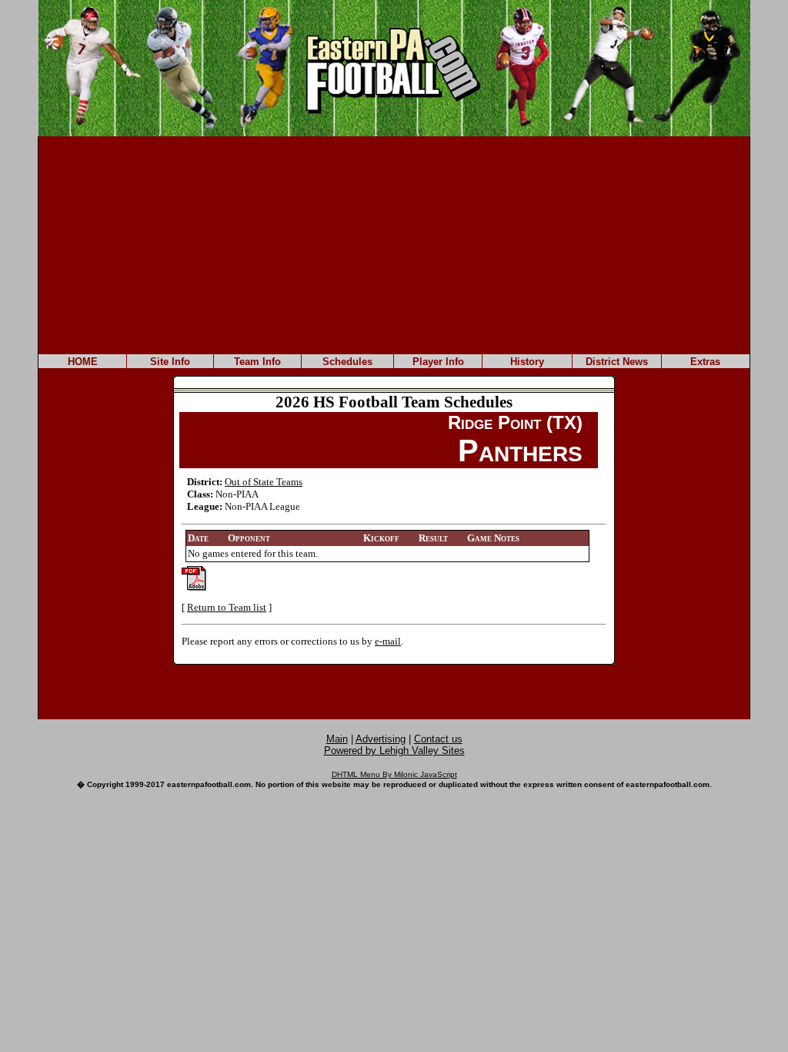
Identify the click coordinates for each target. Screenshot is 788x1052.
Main (337, 739)
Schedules (347, 361)
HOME (83, 361)
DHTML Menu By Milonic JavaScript (394, 774)
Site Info (170, 361)
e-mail (388, 641)
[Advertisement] (394, 244)
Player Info (438, 361)
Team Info (257, 361)
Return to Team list (226, 607)
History (527, 361)
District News (617, 361)
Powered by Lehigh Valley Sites (394, 750)
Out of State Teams (263, 481)
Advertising (381, 739)
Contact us (438, 739)
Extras (705, 361)
